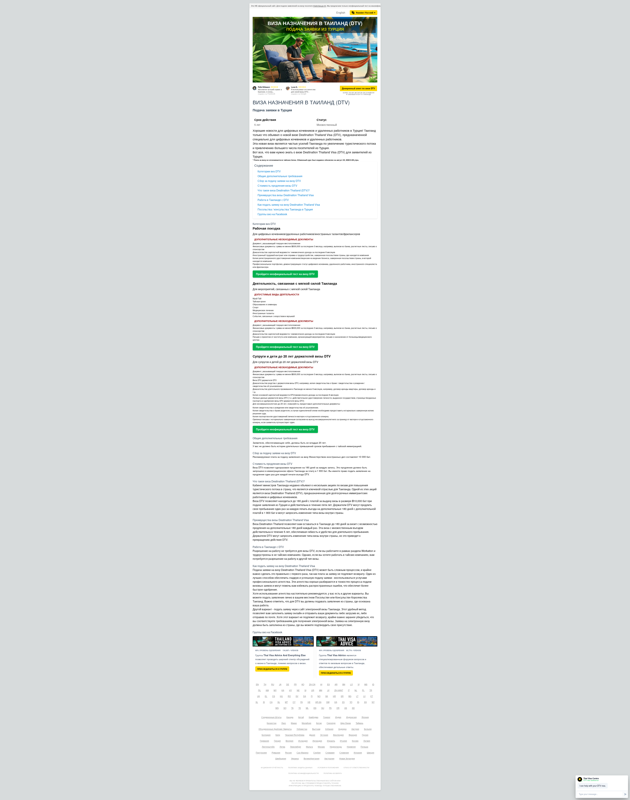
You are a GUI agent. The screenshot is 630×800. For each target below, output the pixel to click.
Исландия (303, 740)
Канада (289, 717)
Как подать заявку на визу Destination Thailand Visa (289, 204)
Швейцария (280, 758)
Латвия (366, 740)
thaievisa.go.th (319, 6)
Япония (365, 717)
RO (289, 696)
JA (280, 684)
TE (299, 708)
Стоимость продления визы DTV (277, 185)
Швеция (370, 752)
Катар (319, 723)
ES (328, 684)
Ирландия (317, 740)
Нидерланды (336, 746)
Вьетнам (316, 729)
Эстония (324, 734)
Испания (358, 752)
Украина (295, 758)
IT (349, 690)
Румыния (276, 752)
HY (290, 690)
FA (301, 702)
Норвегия (351, 746)
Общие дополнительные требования (280, 176)
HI (321, 684)
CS (273, 696)
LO (351, 684)
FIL (259, 690)
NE (298, 690)
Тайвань (359, 723)
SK (326, 696)
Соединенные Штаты (271, 717)
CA (271, 702)
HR (334, 696)
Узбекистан (302, 729)
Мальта (309, 746)
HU (281, 696)
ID (373, 684)
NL (356, 690)
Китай (301, 717)
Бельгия (368, 729)
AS (345, 708)
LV (364, 696)
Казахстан (271, 723)
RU (272, 684)
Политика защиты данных (300, 767)
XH (365, 702)
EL (266, 696)
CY (294, 702)
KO (303, 684)
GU (322, 708)
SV (297, 696)
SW (327, 702)
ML (307, 708)
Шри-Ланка (345, 723)
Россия (288, 752)
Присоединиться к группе (272, 668)
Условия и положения (328, 767)
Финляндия (338, 734)
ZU (343, 702)
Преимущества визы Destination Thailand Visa (286, 195)
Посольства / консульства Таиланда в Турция (285, 209)
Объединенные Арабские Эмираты (275, 729)
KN (315, 708)
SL (257, 702)
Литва (282, 746)
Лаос (283, 723)
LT (357, 696)
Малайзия (306, 723)
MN (320, 690)
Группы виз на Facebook (272, 214)
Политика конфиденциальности (303, 773)
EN (257, 684)
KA (283, 690)
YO (351, 702)
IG (358, 702)
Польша (364, 746)
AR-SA (318, 702)
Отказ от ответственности (356, 767)
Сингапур (331, 723)
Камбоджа (313, 717)
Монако (321, 746)
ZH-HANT (338, 690)
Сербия (317, 752)
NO (318, 696)
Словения (344, 752)
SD (353, 708)
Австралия (329, 758)
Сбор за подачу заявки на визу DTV (279, 181)
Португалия (261, 752)
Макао (294, 723)
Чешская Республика (294, 734)
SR (342, 696)
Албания (329, 729)
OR (337, 708)
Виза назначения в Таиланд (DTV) (315, 23)
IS (264, 702)
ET (371, 696)
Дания (312, 734)
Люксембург (295, 746)
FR (295, 684)
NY (373, 702)
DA (304, 696)
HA (335, 702)
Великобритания (311, 758)
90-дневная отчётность (272, 767)
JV (328, 690)
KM (267, 690)
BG (349, 696)
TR (370, 690)
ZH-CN (312, 684)
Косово (355, 740)
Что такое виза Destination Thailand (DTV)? (284, 190)
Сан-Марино (302, 752)
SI (305, 690)
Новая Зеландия (347, 758)
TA (292, 708)
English (340, 12)
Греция (277, 740)
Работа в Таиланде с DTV (273, 200)
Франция (353, 734)
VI (358, 684)
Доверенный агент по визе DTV (358, 88)
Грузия (365, 734)
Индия (338, 717)
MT (286, 702)
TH (265, 684)
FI (312, 696)
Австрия (355, 729)
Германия (264, 740)
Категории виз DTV (269, 171)
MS (365, 684)
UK (258, 696)
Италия (343, 740)
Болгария (266, 734)
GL (278, 702)
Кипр (277, 734)
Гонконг (326, 717)
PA (330, 708)
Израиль (331, 740)
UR (312, 690)
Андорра (342, 729)
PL (363, 690)
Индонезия (351, 717)
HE (309, 702)
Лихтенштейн (268, 746)
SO (285, 708)
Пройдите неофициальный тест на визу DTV (285, 274)
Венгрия (289, 740)
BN (343, 684)
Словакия (330, 752)
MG (277, 708)
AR (336, 684)
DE (287, 684)
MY (275, 690)
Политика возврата (333, 773)
